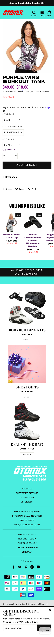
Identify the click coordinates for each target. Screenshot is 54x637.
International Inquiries (27, 516)
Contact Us (27, 497)
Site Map (27, 552)
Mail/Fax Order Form (27, 525)
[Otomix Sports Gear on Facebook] (13, 567)
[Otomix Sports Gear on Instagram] (32, 567)
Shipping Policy (27, 543)
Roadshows (27, 520)
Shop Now (27, 454)
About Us (27, 489)
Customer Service (27, 493)
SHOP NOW (27, 340)
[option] (27, 3)
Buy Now (27, 397)
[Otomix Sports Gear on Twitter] (19, 567)
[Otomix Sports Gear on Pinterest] (26, 567)
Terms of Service (27, 547)
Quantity (9, 149)
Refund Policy (27, 539)
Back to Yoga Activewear (29, 272)
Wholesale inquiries (27, 511)
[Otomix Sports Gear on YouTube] (38, 567)
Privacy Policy (27, 534)
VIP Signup (27, 502)
